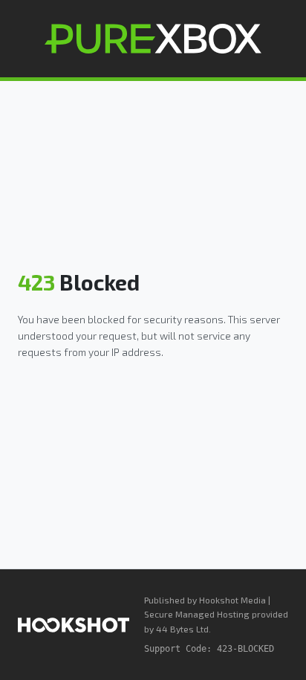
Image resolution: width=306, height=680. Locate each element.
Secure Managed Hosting (197, 614)
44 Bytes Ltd (182, 629)
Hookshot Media (232, 600)
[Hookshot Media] (73, 625)
